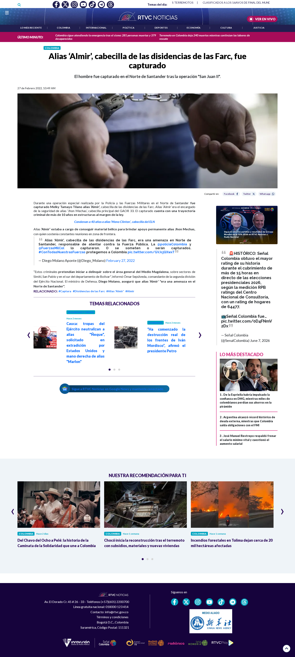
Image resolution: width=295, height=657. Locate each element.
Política (128, 27)
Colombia (63, 27)
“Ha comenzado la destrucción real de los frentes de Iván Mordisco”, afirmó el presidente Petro (166, 340)
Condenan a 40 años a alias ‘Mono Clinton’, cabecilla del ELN (114, 221)
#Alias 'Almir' (115, 291)
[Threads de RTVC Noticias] (244, 602)
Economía (193, 27)
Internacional (96, 27)
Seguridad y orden (81, 312)
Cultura (226, 27)
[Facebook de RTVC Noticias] (174, 602)
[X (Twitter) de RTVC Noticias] (186, 602)
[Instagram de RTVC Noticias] (197, 602)
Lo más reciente (31, 27)
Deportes (161, 27)
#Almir (129, 291)
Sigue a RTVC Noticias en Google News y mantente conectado (117, 389)
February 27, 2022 (120, 260)
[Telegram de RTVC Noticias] (232, 602)
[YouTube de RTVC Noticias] (209, 602)
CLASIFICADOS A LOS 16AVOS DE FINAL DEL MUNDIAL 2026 (242, 2)
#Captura (65, 291)
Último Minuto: (30, 37)
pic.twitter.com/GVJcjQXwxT (151, 252)
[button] (109, 370)
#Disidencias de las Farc (89, 291)
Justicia (258, 27)
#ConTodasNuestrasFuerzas (62, 252)
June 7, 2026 (260, 340)
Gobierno (155, 322)
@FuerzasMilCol (51, 248)
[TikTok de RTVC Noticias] (221, 602)
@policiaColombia (172, 244)
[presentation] (28, 333)
